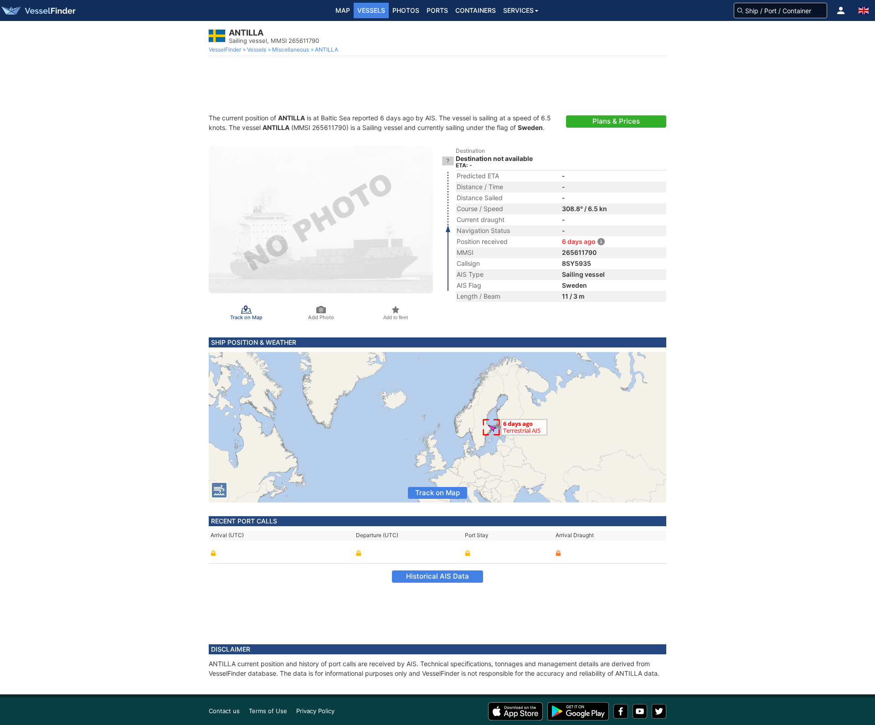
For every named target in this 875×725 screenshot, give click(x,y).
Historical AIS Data (437, 576)
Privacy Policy (315, 711)
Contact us (224, 711)
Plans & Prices (616, 121)
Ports (437, 10)
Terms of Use (268, 711)
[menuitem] (226, 50)
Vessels (371, 10)
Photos (405, 10)
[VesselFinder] (38, 10)
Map (342, 10)
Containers (475, 10)
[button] (840, 10)
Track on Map (437, 492)
